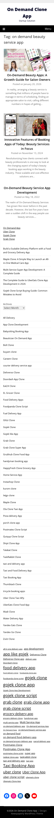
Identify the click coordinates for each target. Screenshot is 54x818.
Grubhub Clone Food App (16, 454)
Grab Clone (9, 238)
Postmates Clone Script (15, 529)
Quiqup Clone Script (13, 536)
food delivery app (19, 667)
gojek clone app (19, 685)
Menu (48, 28)
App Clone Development (15, 324)
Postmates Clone (12, 745)
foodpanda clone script (13, 678)
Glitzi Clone (9, 420)
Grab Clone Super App (14, 447)
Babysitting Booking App (15, 331)
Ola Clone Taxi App (13, 509)
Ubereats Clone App (12, 781)
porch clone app (11, 522)
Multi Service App (30, 722)
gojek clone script (20, 695)
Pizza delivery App (12, 515)
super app (30, 753)
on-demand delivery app (14, 726)
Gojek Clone (9, 235)
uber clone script (13, 777)
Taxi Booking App (12, 577)
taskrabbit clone (28, 756)
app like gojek (15, 654)
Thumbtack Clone (12, 584)
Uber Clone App (33, 772)
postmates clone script (13, 753)
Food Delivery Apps (13, 399)
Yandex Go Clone (12, 632)
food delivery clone (10, 673)
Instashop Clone (11, 481)
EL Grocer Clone (11, 392)
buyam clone (9, 351)
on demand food (11, 733)
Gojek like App (10, 433)
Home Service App (12, 474)
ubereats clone (32, 777)
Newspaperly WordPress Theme (27, 813)
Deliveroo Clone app (13, 658)
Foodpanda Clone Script (15, 406)
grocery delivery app (18, 714)
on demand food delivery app (19, 737)
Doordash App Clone (13, 379)
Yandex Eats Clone (12, 625)
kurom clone (9, 488)
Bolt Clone (8, 344)
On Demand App (11, 227)
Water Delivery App (13, 618)
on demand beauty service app (32, 730)
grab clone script (17, 708)
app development (34, 648)
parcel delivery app (41, 741)
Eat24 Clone (9, 385)
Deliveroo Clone (11, 372)
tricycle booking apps (14, 591)
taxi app (29, 761)
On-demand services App (37, 726)
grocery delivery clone (13, 718)
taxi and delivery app (14, 563)
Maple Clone (9, 502)
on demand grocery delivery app (17, 741)
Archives (7, 304)
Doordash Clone (10, 662)
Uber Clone (9, 231)
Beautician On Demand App (17, 338)
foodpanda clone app (28, 673)
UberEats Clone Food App (16, 604)
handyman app (31, 718)
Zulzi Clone (9, 638)
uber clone (12, 771)
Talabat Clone (10, 550)
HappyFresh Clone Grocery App (19, 468)
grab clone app (37, 702)
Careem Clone (10, 358)
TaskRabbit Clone (12, 556)
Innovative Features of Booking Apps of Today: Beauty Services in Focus (27, 144)
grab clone (12, 702)
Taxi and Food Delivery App (17, 570)
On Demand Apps (10, 730)
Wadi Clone (9, 611)
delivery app (31, 659)
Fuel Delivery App (12, 413)
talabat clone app (11, 757)
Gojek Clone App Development (16, 690)
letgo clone (8, 495)
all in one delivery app (12, 649)
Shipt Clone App (11, 543)
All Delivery (9, 317)
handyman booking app (15, 461)
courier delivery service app (17, 365)
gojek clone (36, 677)
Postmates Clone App (16, 749)
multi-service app (10, 722)
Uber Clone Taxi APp (13, 597)
